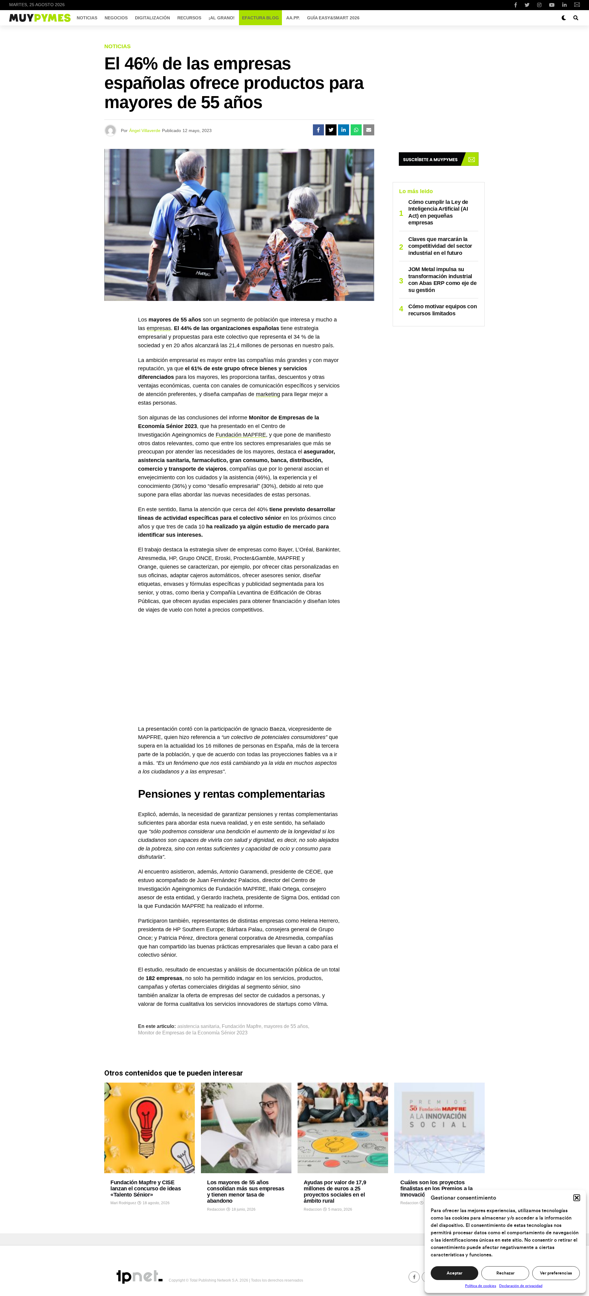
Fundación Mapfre (241, 1026)
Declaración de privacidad (520, 1286)
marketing (268, 394)
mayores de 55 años (286, 1026)
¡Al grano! (222, 17)
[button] (577, 1198)
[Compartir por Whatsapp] (356, 129)
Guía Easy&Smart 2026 (333, 17)
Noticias (87, 17)
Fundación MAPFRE (241, 435)
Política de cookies (480, 1286)
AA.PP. (293, 17)
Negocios (116, 17)
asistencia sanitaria (198, 1026)
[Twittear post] (331, 129)
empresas (159, 328)
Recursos (189, 17)
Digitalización (152, 17)
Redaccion (216, 1209)
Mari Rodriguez (123, 1203)
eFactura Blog (260, 17)
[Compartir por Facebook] (318, 129)
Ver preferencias (556, 1273)
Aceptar (454, 1273)
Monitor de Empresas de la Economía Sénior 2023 (193, 1032)
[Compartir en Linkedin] (343, 129)
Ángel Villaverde (144, 130)
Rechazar (505, 1273)
